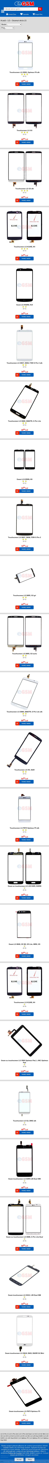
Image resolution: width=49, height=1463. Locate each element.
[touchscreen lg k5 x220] (24, 768)
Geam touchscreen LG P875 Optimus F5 (24, 1411)
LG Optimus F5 (24, 1438)
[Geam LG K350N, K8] (24, 493)
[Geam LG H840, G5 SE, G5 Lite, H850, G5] (24, 958)
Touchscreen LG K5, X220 (24, 770)
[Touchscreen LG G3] (24, 144)
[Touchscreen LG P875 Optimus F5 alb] (24, 842)
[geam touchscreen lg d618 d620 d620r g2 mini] (24, 1351)
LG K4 (17, 1436)
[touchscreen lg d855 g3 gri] (24, 593)
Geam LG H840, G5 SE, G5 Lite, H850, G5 (24, 944)
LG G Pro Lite (13, 1434)
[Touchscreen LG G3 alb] (24, 203)
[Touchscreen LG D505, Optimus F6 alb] (24, 86)
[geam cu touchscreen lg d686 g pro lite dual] (24, 1235)
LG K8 (27, 1436)
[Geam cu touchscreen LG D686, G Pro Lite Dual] (24, 1251)
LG (9, 21)
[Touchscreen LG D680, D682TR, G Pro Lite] (24, 435)
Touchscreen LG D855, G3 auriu (24, 654)
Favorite (26, 14)
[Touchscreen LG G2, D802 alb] (24, 1135)
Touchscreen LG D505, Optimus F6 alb (25, 72)
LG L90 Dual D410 (11, 1438)
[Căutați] (40, 9)
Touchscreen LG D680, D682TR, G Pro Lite (24, 421)
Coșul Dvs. (39, 14)
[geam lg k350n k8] (24, 477)
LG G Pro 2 (4, 1434)
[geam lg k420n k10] (24, 303)
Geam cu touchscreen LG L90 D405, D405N (24, 886)
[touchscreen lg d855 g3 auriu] (24, 651)
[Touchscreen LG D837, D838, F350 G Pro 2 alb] (24, 377)
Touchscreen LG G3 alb (24, 189)
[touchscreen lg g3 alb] (24, 186)
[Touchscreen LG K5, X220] (24, 784)
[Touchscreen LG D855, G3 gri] (24, 609)
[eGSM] (24, 5)
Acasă (3, 21)
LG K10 (11, 1436)
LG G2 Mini (41, 1434)
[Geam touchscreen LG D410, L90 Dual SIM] (24, 1309)
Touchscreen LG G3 (24, 130)
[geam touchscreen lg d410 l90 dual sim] (24, 1293)
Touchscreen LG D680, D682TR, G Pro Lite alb (24, 712)
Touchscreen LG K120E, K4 (24, 247)
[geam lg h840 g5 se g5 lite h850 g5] (24, 942)
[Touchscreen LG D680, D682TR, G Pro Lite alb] (24, 726)
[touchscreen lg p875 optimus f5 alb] (24, 826)
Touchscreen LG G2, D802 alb (24, 1121)
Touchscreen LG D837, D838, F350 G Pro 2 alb (24, 363)
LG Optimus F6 (35, 1438)
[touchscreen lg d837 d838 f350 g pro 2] (24, 535)
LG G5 (6, 1436)
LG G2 (35, 1434)
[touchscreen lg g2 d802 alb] (24, 1119)
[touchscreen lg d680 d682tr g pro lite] (24, 419)
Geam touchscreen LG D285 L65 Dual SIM (24, 1179)
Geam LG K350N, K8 (24, 479)
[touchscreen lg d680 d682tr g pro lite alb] (24, 710)
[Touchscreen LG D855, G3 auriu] (24, 668)
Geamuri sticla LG (19, 21)
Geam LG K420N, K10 (24, 305)
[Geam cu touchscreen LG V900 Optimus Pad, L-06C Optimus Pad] (24, 1076)
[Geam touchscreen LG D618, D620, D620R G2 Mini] (24, 1367)
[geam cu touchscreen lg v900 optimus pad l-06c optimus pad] (24, 1058)
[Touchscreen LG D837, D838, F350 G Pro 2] (24, 551)
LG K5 (22, 1436)
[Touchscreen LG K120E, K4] (24, 261)
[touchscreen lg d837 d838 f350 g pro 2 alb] (24, 361)
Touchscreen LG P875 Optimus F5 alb (24, 828)
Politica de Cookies (15, 1453)
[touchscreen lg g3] (24, 128)
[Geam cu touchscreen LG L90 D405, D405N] (24, 900)
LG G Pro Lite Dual (25, 1434)
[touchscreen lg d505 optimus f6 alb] (24, 70)
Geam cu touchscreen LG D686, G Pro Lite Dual (24, 1237)
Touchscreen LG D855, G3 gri (24, 595)
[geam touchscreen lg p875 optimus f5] (24, 1409)
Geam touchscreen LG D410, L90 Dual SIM (24, 1295)
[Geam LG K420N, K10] (24, 319)
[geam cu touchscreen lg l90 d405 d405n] (24, 884)
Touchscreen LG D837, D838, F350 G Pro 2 (24, 537)
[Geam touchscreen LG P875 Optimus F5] (24, 1425)
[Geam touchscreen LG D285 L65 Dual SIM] (24, 1193)
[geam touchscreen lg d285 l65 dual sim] (24, 1177)
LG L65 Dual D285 (37, 1436)
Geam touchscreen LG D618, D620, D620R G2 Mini (24, 1353)
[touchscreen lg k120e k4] (24, 245)
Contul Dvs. (12, 14)
